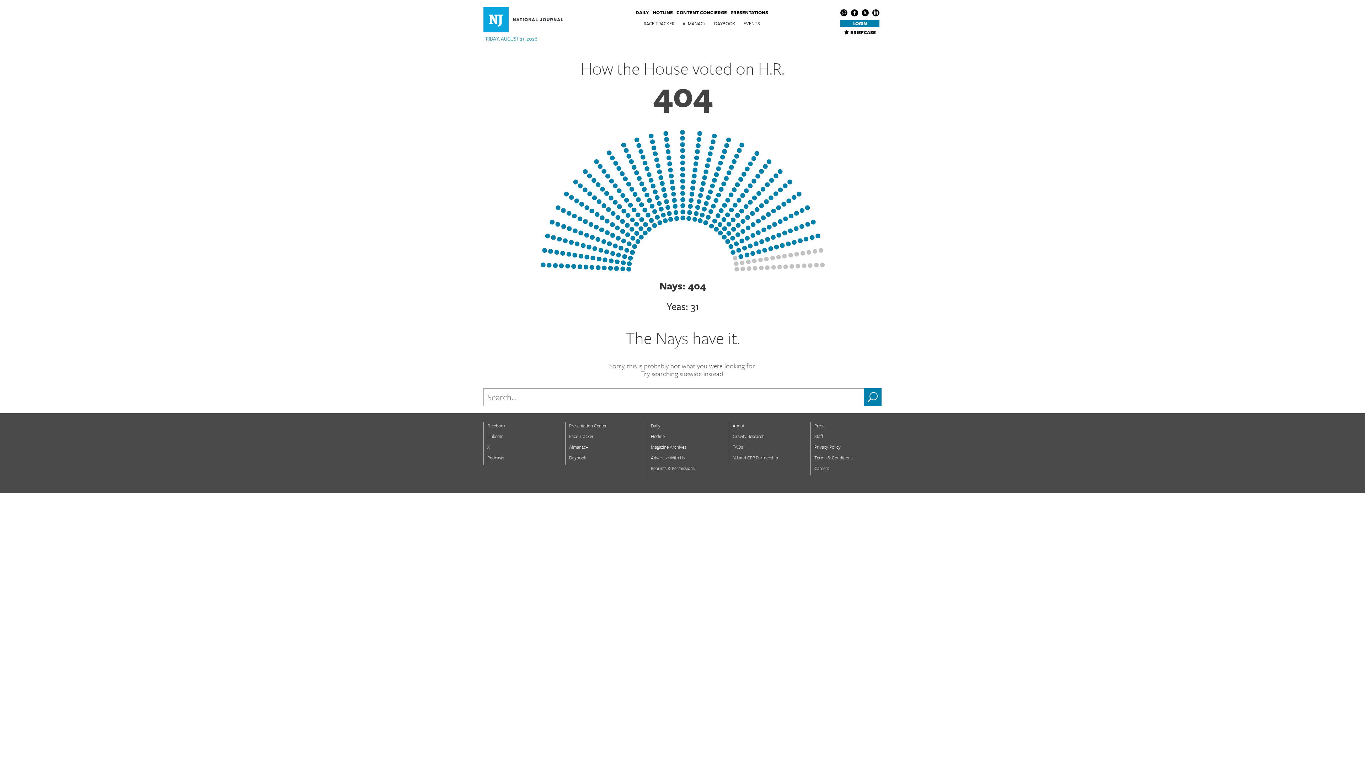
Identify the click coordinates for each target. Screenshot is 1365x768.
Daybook (724, 23)
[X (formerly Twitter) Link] (865, 12)
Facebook (496, 425)
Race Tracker (659, 23)
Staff (818, 436)
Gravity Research (749, 436)
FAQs (738, 447)
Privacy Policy (827, 447)
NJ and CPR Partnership (755, 457)
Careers (821, 468)
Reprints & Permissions (673, 468)
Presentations (749, 12)
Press (819, 425)
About (738, 425)
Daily (642, 12)
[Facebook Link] (854, 12)
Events (752, 23)
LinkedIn (495, 436)
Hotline (663, 12)
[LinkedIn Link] (875, 12)
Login (860, 23)
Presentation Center (588, 425)
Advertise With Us (668, 457)
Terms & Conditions (833, 457)
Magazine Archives (668, 447)
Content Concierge (701, 12)
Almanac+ (694, 23)
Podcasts (495, 457)
